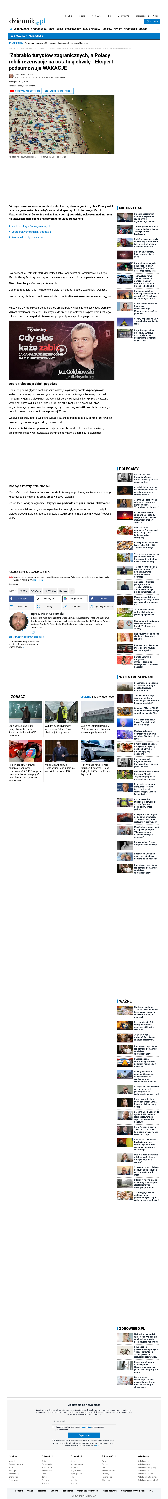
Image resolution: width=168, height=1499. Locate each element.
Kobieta (74, 1461)
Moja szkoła (76, 1471)
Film (72, 1477)
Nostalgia (29, 43)
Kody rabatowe (77, 1464)
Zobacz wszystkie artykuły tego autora (26, 637)
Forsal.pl (12, 1471)
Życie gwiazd (76, 1474)
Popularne (85, 696)
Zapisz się (84, 1435)
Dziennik (12, 48)
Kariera (54, 1491)
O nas (30, 1491)
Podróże (45, 1480)
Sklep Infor (13, 1480)
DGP (110, 16)
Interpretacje (14, 1477)
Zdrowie (45, 1477)
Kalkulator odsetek (145, 1474)
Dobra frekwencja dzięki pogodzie (31, 231)
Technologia (47, 1464)
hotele (63, 591)
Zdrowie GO (41, 43)
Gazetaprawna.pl (16, 1464)
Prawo (104, 1461)
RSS (151, 1491)
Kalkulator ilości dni (145, 1464)
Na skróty (14, 1456)
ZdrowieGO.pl (123, 16)
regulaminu (86, 1427)
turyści (23, 591)
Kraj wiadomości (104, 696)
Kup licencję (38, 580)
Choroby (105, 1474)
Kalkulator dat (143, 1461)
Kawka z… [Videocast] (59, 43)
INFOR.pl (68, 16)
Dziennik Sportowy (79, 43)
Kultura (74, 1483)
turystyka (50, 591)
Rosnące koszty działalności (27, 237)
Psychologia (107, 1477)
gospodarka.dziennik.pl (27, 48)
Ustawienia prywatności (133, 1491)
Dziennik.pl (47, 1456)
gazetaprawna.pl (142, 16)
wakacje (36, 591)
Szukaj (154, 21)
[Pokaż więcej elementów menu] (157, 29)
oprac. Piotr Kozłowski (40, 76)
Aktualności (36, 36)
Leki (103, 1467)
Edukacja (74, 1467)
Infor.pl (12, 1461)
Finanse (105, 1464)
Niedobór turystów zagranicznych (30, 226)
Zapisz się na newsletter (60, 91)
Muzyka (74, 1480)
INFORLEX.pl (97, 16)
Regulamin (67, 1491)
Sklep (155, 16)
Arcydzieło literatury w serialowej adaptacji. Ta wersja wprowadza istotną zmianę (24, 644)
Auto (44, 1461)
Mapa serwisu (110, 1491)
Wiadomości (47, 1471)
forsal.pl (82, 16)
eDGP (11, 1467)
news (42, 48)
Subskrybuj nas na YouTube (27, 91)
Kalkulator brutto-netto (147, 1477)
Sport (44, 1474)
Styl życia (106, 1480)
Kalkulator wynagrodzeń (148, 1480)
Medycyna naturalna (110, 1471)
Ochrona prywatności (87, 1491)
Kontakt (19, 1491)
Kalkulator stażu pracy (147, 1467)
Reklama (42, 1491)
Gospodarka (17, 36)
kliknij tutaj (99, 1445)
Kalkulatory (143, 1456)
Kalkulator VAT (144, 1471)
